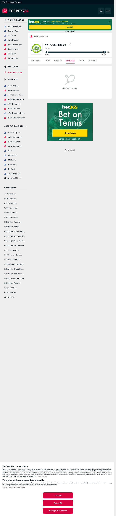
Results (58, 61)
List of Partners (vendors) (13, 487)
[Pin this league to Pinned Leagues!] (69, 44)
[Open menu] (108, 11)
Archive (93, 61)
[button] (108, 52)
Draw (81, 61)
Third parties (42, 476)
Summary (35, 61)
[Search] (101, 11)
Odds (47, 61)
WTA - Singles (41, 36)
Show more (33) (11, 178)
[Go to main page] (23, 10)
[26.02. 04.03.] (77, 52)
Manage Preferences (58, 511)
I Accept (58, 495)
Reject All (58, 503)
